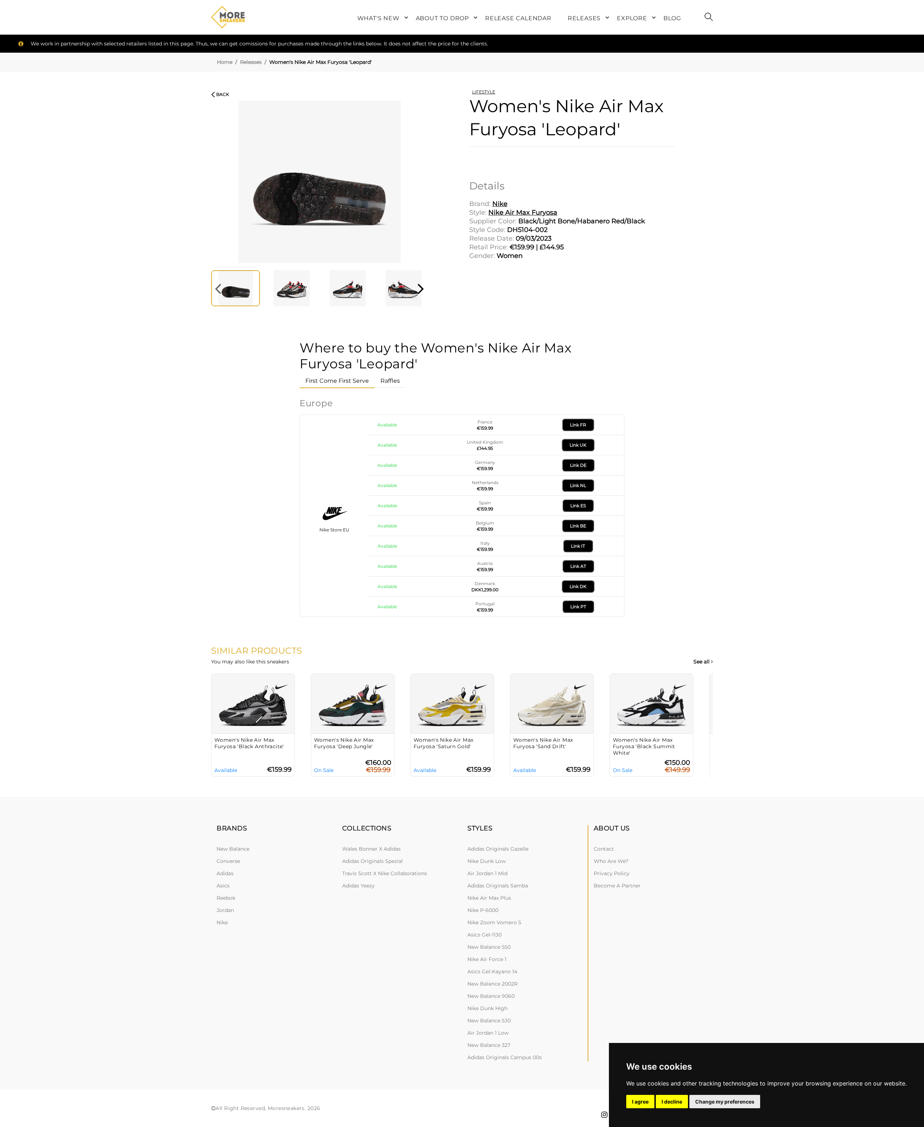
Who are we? (611, 861)
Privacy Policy (611, 873)
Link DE (578, 465)
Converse (228, 861)
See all (702, 662)
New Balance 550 (489, 947)
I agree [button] (640, 1102)
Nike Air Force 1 (486, 959)
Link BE (578, 526)
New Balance (233, 849)
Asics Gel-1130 (484, 934)
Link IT (578, 546)
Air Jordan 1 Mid (487, 873)
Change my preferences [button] (724, 1102)
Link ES (578, 505)
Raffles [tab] (390, 380)
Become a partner (617, 885)
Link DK (578, 586)
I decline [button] (672, 1102)
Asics (223, 885)
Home (224, 62)
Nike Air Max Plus (489, 898)
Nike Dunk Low (486, 861)
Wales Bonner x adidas (371, 849)
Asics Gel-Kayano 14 (492, 971)
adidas (225, 873)
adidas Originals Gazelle (497, 849)
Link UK (578, 445)
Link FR (578, 424)
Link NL (578, 485)
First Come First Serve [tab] (337, 380)
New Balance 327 (488, 1045)
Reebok (226, 898)
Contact (604, 849)
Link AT (578, 566)
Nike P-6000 (482, 910)
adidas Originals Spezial (372, 861)
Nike (222, 922)
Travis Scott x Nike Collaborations (384, 873)
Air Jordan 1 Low (488, 1033)
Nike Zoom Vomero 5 (494, 922)
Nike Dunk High (487, 1008)
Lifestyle (483, 92)
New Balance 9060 (491, 996)
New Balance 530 (489, 1020)
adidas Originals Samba (497, 885)
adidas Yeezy (358, 885)
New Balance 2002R (492, 984)
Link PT (578, 606)
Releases (251, 62)
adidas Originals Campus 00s (504, 1057)
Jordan (225, 910)
